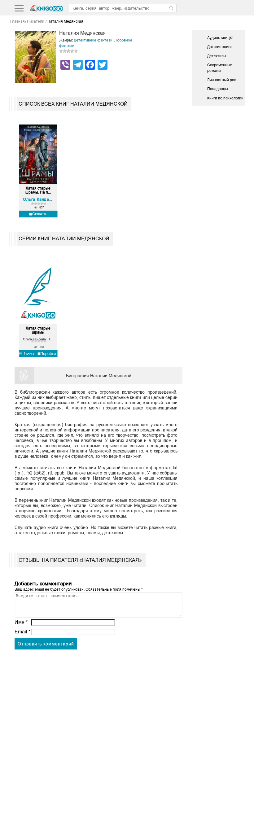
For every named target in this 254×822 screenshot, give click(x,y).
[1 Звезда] (61, 51)
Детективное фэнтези (93, 40)
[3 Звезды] (68, 51)
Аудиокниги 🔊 (220, 38)
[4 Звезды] (72, 51)
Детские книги (219, 47)
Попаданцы (217, 89)
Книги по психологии (225, 98)
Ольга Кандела (38, 199)
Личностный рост (222, 80)
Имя (21, 622)
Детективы (216, 56)
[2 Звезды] (65, 51)
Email (22, 631)
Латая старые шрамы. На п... (38, 190)
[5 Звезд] (76, 51)
